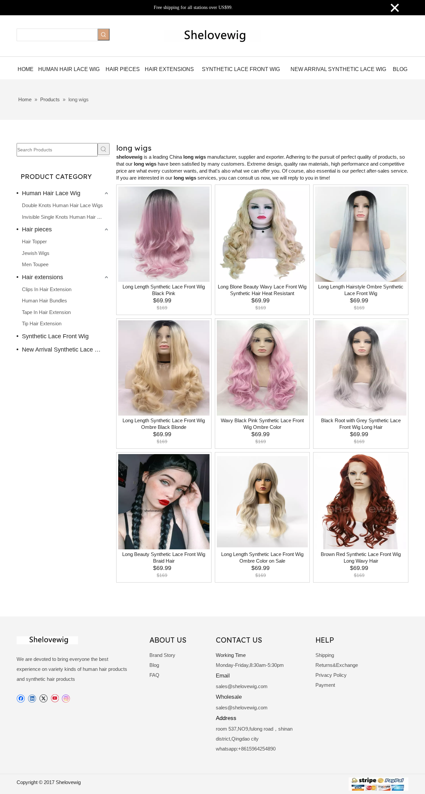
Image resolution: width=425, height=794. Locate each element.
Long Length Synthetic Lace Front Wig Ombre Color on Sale (262, 557)
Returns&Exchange (336, 665)
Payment (325, 685)
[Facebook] (21, 698)
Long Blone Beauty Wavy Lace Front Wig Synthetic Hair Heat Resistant (262, 290)
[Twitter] (43, 698)
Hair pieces (37, 229)
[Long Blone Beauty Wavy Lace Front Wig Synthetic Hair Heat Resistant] (262, 234)
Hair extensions (42, 277)
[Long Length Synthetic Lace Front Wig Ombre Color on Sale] (262, 501)
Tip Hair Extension (41, 323)
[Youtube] (54, 698)
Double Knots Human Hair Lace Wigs (62, 205)
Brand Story (162, 655)
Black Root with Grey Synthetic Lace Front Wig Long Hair (361, 424)
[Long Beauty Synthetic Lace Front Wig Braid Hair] (164, 501)
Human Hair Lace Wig (51, 193)
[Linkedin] (32, 698)
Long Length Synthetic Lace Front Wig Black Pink (164, 290)
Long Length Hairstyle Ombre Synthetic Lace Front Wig (360, 290)
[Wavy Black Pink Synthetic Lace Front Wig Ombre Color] (262, 368)
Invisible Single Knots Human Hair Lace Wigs (66, 217)
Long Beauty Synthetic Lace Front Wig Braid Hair (163, 557)
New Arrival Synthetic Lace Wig (63, 349)
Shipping (324, 655)
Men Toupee (35, 264)
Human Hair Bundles (44, 300)
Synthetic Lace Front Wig (55, 336)
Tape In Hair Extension (46, 312)
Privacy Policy (331, 675)
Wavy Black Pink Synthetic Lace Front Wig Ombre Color (262, 424)
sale (220, 686)
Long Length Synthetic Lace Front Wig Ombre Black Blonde (164, 424)
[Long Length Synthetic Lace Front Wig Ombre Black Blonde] (164, 368)
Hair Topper (34, 241)
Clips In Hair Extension (46, 289)
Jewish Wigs (35, 253)
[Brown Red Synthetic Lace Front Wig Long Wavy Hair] (360, 501)
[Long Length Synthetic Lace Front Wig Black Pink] (164, 234)
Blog (154, 665)
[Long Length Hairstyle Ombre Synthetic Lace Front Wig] (360, 234)
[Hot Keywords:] (104, 34)
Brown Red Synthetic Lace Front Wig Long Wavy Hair (361, 557)
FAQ (154, 675)
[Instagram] (66, 698)
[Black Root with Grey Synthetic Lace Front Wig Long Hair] (360, 368)
